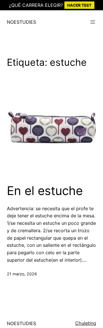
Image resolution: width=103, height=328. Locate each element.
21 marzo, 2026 (22, 273)
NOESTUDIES (21, 22)
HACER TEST (79, 5)
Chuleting (85, 323)
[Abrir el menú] (92, 22)
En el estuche (45, 191)
